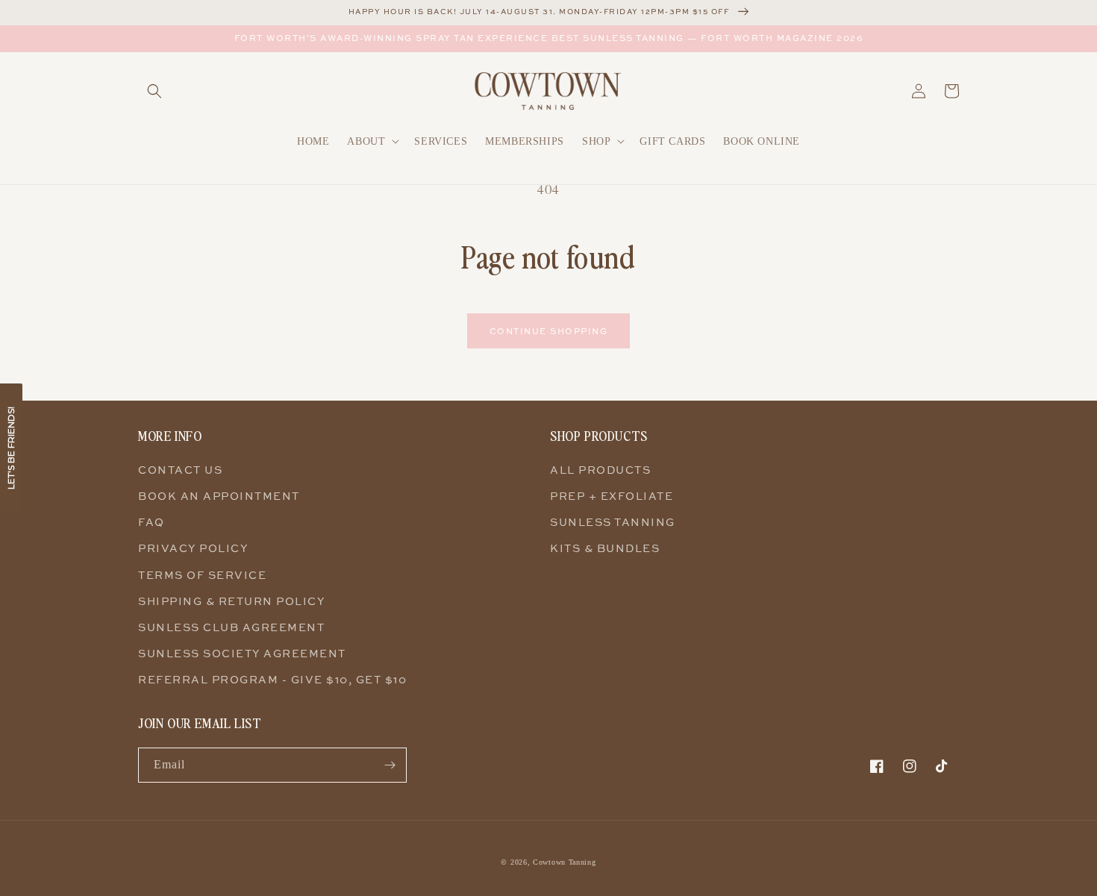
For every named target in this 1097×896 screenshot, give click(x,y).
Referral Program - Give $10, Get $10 (272, 679)
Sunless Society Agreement (242, 653)
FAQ (151, 522)
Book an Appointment (219, 496)
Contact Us (180, 470)
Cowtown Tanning (564, 862)
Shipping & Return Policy (231, 601)
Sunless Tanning (612, 522)
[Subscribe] (389, 765)
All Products (600, 470)
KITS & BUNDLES (605, 548)
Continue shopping (549, 330)
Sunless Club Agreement (231, 627)
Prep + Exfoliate (611, 496)
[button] (154, 91)
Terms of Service (202, 575)
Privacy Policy (193, 548)
